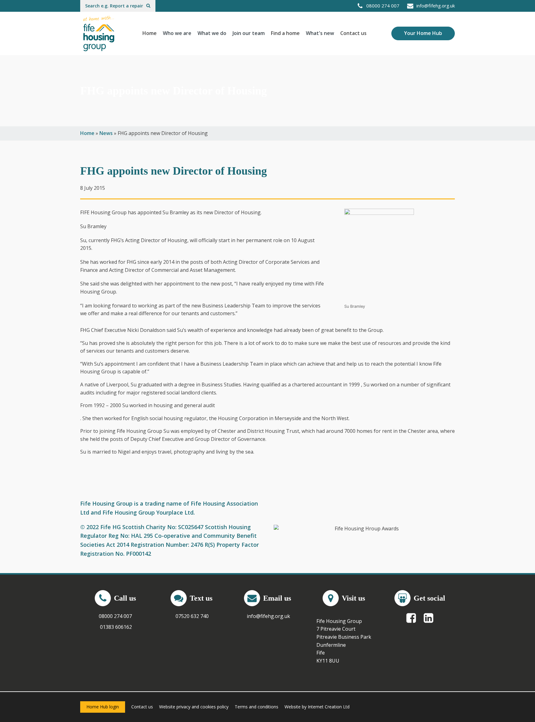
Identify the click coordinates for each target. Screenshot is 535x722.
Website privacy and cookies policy (193, 707)
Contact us (353, 33)
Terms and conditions (256, 707)
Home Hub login (102, 707)
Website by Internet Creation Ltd (317, 707)
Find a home (285, 33)
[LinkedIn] (428, 618)
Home (149, 33)
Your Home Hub (423, 33)
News (106, 133)
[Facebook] (411, 618)
